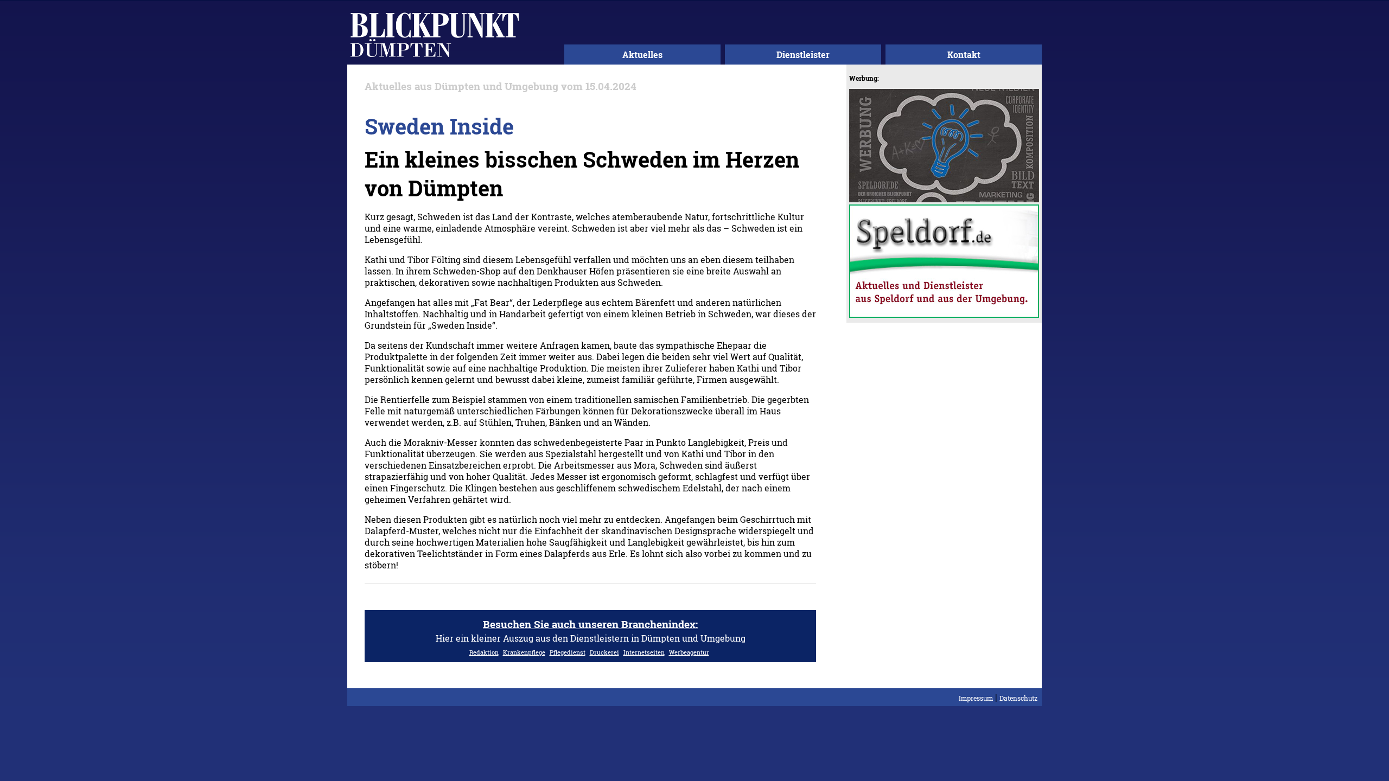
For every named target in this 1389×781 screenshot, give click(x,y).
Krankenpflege (524, 652)
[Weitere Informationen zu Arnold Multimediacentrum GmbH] (944, 198)
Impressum (976, 698)
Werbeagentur (689, 652)
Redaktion (484, 652)
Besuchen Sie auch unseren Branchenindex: (590, 624)
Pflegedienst (567, 652)
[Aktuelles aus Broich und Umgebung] (435, 59)
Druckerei (604, 652)
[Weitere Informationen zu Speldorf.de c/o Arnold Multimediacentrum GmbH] (944, 314)
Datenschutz (1018, 698)
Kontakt (963, 54)
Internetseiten (644, 652)
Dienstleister (803, 54)
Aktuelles (642, 54)
